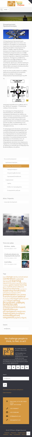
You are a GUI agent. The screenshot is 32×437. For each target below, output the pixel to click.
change (9, 276)
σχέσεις (18, 317)
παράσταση (21, 311)
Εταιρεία (7, 433)
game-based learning (18, 285)
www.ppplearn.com (15, 420)
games (5, 287)
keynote (15, 288)
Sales (18, 295)
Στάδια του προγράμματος (14, 187)
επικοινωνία (10, 306)
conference (9, 278)
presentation (9, 294)
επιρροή (21, 307)
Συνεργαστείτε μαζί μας (13, 190)
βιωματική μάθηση (14, 302)
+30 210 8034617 (14, 408)
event (14, 283)
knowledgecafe (23, 289)
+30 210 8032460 (14, 412)
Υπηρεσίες (13, 433)
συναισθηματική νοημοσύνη (11, 316)
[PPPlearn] (16, 3)
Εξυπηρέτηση (17, 298)
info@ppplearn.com (15, 416)
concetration (23, 277)
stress (23, 294)
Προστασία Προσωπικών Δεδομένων (13, 389)
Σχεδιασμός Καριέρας (11, 162)
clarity (15, 277)
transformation (10, 296)
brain (4, 277)
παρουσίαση (9, 313)
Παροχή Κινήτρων (12, 169)
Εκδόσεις (5, 434)
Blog (11, 434)
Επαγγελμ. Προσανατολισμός (13, 166)
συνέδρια (20, 313)
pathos (19, 293)
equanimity (7, 283)
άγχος (10, 300)
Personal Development (10, 159)
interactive (7, 288)
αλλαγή (16, 300)
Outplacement (9, 180)
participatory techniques (10, 293)
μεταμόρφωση (9, 311)
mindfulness (19, 290)
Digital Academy (22, 433)
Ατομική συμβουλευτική (13, 173)
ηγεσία (7, 309)
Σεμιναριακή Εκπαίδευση (14, 176)
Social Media (17, 434)
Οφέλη (9, 183)
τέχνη (23, 317)
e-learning (15, 280)
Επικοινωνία (25, 434)
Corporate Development (10, 202)
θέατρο (14, 309)
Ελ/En (5, 9)
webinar (22, 296)
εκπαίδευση (10, 304)
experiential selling (21, 283)
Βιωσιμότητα (6, 299)
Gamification (12, 287)
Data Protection (7, 392)
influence (20, 287)
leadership (8, 290)
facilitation (6, 285)
